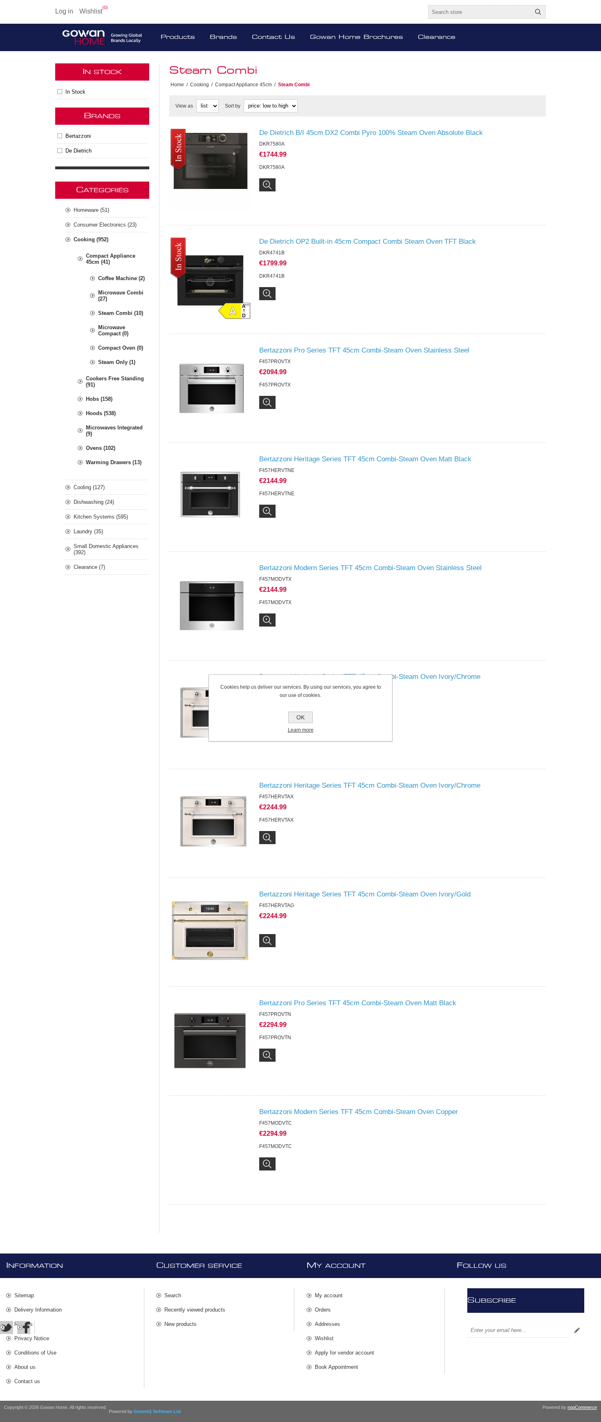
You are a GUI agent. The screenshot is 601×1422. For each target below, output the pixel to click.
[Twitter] (6, 1327)
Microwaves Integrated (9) (114, 431)
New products (180, 1324)
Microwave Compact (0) (113, 330)
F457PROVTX (275, 385)
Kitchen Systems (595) (101, 517)
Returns (23, 1324)
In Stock (75, 92)
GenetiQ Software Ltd (157, 1411)
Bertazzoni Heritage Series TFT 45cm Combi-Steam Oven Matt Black (365, 459)
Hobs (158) (99, 399)
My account (329, 1295)
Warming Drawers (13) (113, 462)
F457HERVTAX (276, 711)
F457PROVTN (275, 1037)
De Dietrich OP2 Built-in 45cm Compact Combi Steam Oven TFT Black (367, 241)
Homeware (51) (91, 210)
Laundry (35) (88, 531)
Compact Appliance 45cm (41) (110, 259)
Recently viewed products (194, 1310)
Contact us (27, 1381)
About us (25, 1367)
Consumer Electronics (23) (105, 225)
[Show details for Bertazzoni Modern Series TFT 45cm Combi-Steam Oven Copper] (210, 1149)
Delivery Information (38, 1310)
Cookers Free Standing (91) (115, 381)
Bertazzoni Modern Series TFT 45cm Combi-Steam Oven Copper (358, 1112)
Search (538, 11)
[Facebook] (23, 1327)
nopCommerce (582, 1407)
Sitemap (24, 1295)
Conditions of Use (35, 1353)
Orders (323, 1310)
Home (177, 85)
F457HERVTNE (276, 493)
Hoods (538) (101, 413)
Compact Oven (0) (120, 348)
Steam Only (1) (116, 362)
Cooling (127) (89, 487)
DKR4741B (272, 276)
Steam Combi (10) (120, 313)
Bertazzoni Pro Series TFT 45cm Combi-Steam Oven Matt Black (357, 1003)
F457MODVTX (275, 602)
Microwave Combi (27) (121, 296)
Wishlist (324, 1338)
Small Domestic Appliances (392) (106, 549)
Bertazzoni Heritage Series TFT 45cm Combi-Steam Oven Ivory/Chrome (369, 677)
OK (300, 717)
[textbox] (479, 11)
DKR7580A (272, 167)
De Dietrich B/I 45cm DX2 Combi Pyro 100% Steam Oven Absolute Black (371, 133)
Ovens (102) (100, 448)
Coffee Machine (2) (121, 278)
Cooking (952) (91, 239)
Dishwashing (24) (94, 502)
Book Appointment (336, 1367)
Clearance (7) (89, 567)
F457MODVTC (275, 1146)
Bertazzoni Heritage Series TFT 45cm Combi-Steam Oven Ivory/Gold (365, 894)
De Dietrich (78, 151)
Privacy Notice (31, 1338)
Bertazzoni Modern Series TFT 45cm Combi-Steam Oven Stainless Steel (370, 568)
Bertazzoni (78, 136)
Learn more (301, 730)
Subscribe (577, 1330)
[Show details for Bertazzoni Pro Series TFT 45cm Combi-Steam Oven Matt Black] (210, 1040)
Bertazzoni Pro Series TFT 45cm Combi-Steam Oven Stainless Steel (364, 350)
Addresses (327, 1324)
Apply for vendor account (344, 1353)
